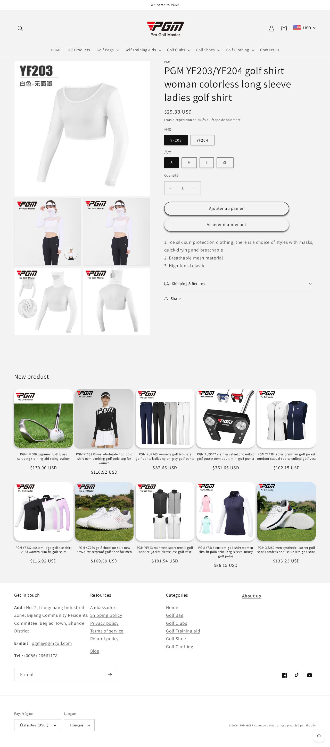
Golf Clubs (176, 623)
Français (77, 725)
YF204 (202, 140)
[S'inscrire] (110, 674)
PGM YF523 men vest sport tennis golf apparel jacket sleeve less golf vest (165, 550)
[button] (20, 28)
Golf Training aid (183, 631)
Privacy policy (104, 623)
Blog (95, 651)
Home (172, 607)
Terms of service (107, 631)
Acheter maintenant (226, 224)
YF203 (176, 140)
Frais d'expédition (178, 120)
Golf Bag (174, 615)
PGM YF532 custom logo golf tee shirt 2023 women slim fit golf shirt (43, 550)
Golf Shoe (176, 638)
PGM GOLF (246, 725)
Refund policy (104, 638)
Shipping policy (106, 615)
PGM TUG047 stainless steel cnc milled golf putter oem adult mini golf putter (225, 456)
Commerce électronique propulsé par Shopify (285, 725)
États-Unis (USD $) (35, 725)
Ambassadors (104, 607)
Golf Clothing (179, 646)
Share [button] (176, 298)
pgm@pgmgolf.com (52, 643)
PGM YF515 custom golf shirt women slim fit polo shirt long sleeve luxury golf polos (225, 552)
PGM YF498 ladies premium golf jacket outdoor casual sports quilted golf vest (286, 456)
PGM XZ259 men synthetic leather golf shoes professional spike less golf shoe (286, 550)
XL (225, 162)
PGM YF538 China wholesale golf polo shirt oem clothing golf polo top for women (104, 458)
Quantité (171, 175)
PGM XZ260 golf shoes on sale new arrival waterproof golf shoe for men (104, 550)
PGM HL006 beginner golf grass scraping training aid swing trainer (43, 456)
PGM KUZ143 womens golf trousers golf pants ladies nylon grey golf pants (165, 456)
